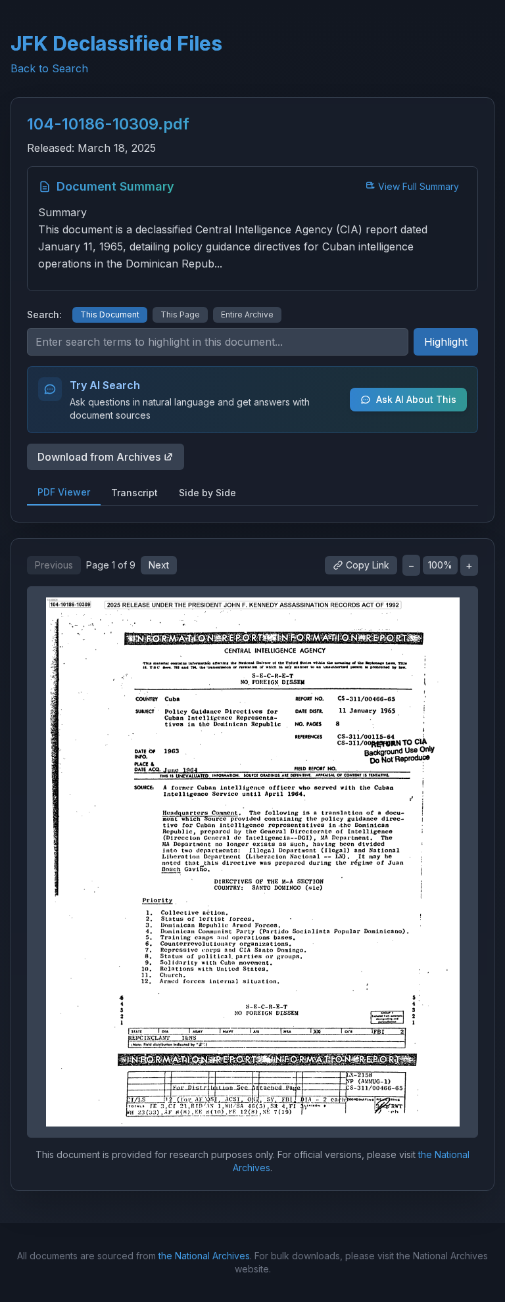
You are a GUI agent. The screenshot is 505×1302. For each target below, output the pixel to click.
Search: (44, 314)
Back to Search (49, 68)
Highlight (446, 341)
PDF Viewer (63, 492)
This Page (180, 314)
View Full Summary (418, 186)
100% (440, 564)
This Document (109, 314)
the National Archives (204, 1255)
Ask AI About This (416, 399)
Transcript (134, 492)
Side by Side (207, 492)
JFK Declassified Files (116, 43)
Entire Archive (247, 314)
